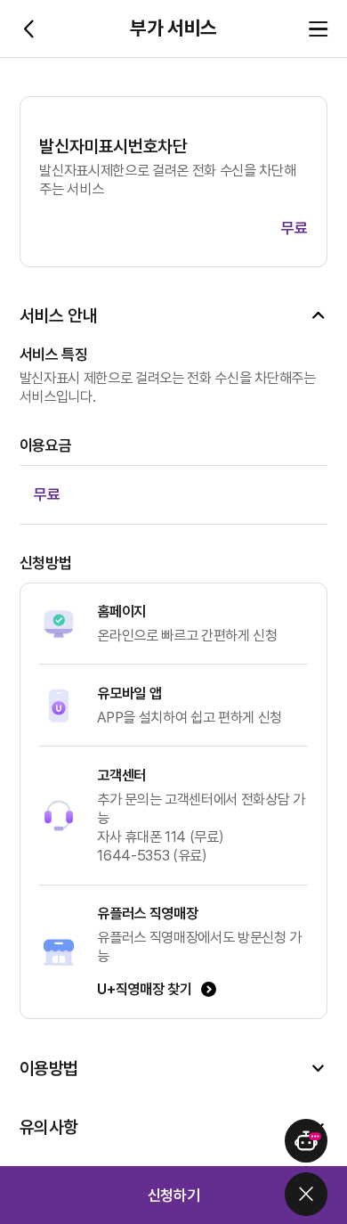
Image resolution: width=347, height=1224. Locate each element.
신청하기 (174, 1195)
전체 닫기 (306, 1194)
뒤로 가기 (29, 29)
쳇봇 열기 (306, 1141)
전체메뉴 (318, 29)
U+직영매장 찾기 (144, 989)
